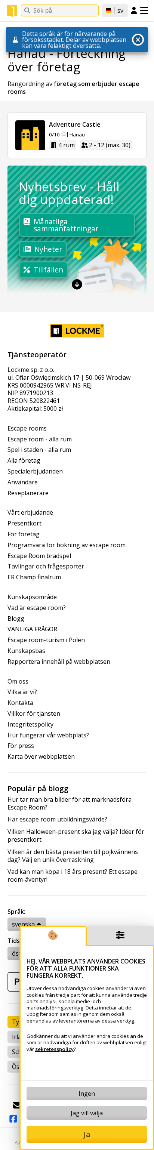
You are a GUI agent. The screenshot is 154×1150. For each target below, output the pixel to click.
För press (20, 746)
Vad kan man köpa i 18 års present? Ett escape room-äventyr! (72, 876)
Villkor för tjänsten (33, 714)
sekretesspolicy (54, 1049)
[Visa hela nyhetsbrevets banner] (77, 284)
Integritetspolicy (30, 724)
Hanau (77, 134)
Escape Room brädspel (39, 556)
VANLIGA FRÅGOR (32, 629)
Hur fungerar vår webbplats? (48, 735)
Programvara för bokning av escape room (66, 545)
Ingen (86, 1093)
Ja (87, 1134)
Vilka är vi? (22, 692)
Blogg (15, 619)
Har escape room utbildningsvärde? (57, 819)
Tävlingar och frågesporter (45, 566)
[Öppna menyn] (144, 10)
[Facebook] (13, 1119)
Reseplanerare (28, 493)
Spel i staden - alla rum (39, 450)
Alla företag (23, 461)
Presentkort (24, 523)
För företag (23, 534)
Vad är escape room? (36, 608)
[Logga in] (134, 11)
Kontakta (20, 703)
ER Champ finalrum (34, 577)
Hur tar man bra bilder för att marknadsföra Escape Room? (69, 803)
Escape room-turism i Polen (46, 640)
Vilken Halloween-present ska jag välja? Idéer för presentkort (75, 836)
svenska (23, 924)
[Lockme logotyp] (12, 10)
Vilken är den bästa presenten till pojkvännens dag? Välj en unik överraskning (72, 856)
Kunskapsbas (26, 651)
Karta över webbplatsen (41, 757)
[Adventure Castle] (30, 135)
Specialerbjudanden (35, 471)
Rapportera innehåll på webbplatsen (58, 662)
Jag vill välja (87, 1113)
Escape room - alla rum (39, 439)
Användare (22, 482)
